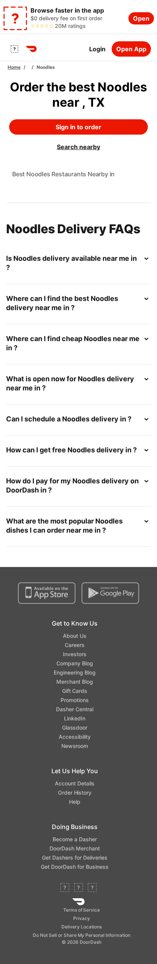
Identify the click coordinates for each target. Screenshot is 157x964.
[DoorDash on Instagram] (92, 888)
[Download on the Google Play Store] (110, 593)
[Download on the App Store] (46, 593)
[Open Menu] (14, 49)
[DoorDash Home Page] (31, 49)
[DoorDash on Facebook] (64, 888)
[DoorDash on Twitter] (78, 888)
